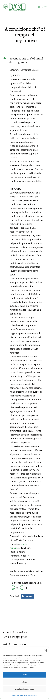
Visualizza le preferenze (24, 689)
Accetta (24, 674)
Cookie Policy (15, 695)
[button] (45, 650)
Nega (24, 682)
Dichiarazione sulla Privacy (28, 695)
